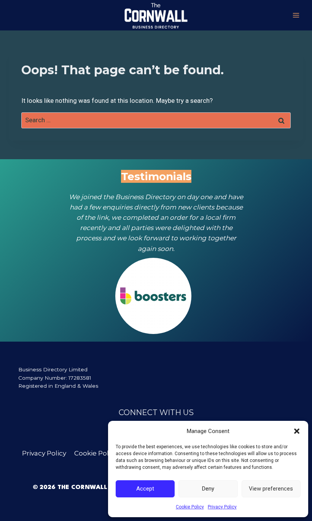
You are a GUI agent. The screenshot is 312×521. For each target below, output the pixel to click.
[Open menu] (296, 15)
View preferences (271, 488)
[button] (297, 431)
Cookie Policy (190, 507)
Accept (145, 488)
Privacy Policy (222, 507)
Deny (208, 488)
